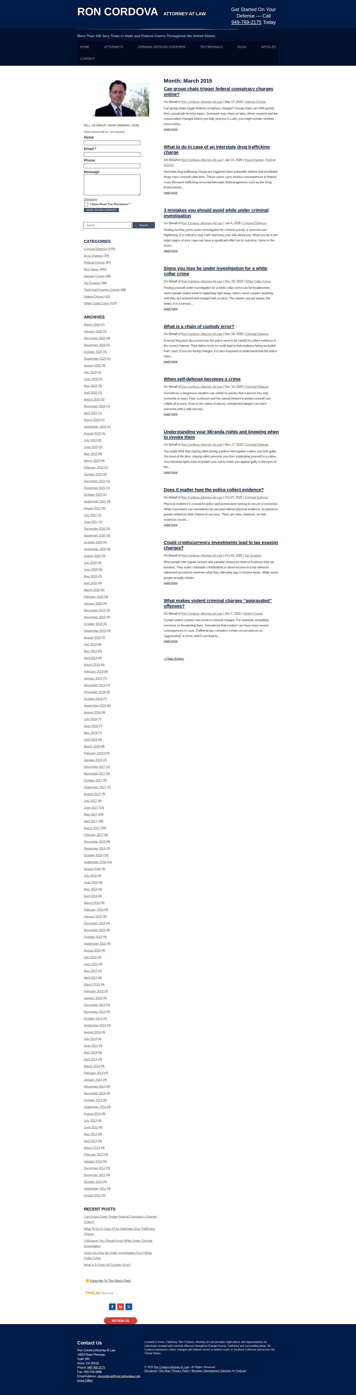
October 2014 (93, 1018)
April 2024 (90, 413)
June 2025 (91, 379)
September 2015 (95, 943)
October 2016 (93, 855)
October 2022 (93, 494)
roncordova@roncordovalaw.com (119, 1376)
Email (90, 149)
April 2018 (90, 739)
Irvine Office (85, 1380)
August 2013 (92, 1113)
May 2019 (90, 651)
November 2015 (94, 930)
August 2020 (92, 556)
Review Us (120, 1320)
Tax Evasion (253, 555)
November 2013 (94, 1093)
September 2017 (95, 787)
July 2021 (90, 515)
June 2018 (91, 726)
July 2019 (90, 644)
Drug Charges (254, 160)
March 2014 (92, 1066)
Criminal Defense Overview (161, 47)
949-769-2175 (246, 22)
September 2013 (95, 1107)
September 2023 (95, 426)
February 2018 (93, 753)
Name (89, 137)
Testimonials (211, 47)
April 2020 (90, 583)
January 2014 (93, 1079)
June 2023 (91, 447)
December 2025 (94, 338)
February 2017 (93, 835)
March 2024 (92, 420)
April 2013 (90, 1141)
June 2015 (91, 964)
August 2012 (92, 1195)
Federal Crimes (94, 262)
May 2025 (90, 386)
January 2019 (93, 678)
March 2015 (92, 984)
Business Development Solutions (211, 1370)
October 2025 (93, 352)
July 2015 (90, 957)
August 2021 (92, 508)
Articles (268, 47)
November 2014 (94, 1011)
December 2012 (94, 1168)
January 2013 (93, 1161)
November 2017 (94, 773)
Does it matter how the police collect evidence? (214, 489)
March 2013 (92, 1147)
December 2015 (94, 923)
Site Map (164, 1370)
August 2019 (92, 637)
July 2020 (90, 562)
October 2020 (93, 542)
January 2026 (93, 331)
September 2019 (95, 630)
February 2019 (93, 671)
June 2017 (91, 807)
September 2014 (95, 1025)
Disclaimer (90, 199)
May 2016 (90, 889)
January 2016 (93, 916)
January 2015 (93, 998)
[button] (352, 1365)
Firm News (91, 269)
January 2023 (93, 474)
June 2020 (91, 569)
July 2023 (90, 440)
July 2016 (90, 875)
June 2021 (91, 522)
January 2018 (93, 760)
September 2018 (95, 705)
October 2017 (93, 780)
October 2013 (93, 1100)
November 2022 (94, 488)
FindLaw (241, 1370)
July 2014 (90, 1039)
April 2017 (90, 821)
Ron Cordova (141, 11)
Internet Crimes (255, 101)
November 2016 (94, 848)
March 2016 (92, 903)
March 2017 (92, 828)
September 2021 (95, 501)
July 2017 (90, 801)
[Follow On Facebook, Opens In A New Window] (112, 1306)
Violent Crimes (253, 613)
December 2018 (94, 685)
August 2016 (92, 869)
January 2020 (93, 603)
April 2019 (90, 658)
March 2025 (92, 399)
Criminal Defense (254, 223)
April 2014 (90, 1059)
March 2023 (92, 460)
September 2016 (95, 862)
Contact (87, 58)
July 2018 (90, 719)
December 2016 (94, 841)
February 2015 (93, 991)
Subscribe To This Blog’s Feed (110, 1280)
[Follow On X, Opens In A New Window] (128, 1306)
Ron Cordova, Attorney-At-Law (201, 101)
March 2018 (92, 746)
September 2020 (95, 549)
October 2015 (93, 937)
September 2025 (95, 358)
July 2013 (90, 1120)
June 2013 (91, 1127)
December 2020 (94, 528)
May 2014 (90, 1052)
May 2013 (90, 1134)
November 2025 (94, 345)
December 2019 (94, 610)
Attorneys (113, 47)
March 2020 (92, 590)
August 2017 (92, 794)
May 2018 (90, 733)
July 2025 (90, 372)
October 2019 (93, 624)
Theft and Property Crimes (102, 289)
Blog (242, 47)
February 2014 (93, 1073)
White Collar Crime (258, 281)
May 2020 (90, 576)
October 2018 (93, 698)
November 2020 (94, 535)
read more (171, 129)
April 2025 (90, 392)
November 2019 (94, 617)
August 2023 (92, 433)
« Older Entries (174, 658)
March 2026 (92, 324)
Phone (89, 160)
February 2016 (93, 909)
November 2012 (94, 1175)
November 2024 (94, 406)
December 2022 (94, 481)
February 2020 (93, 596)
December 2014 (94, 1005)
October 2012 (93, 1181)
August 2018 (92, 712)
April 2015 (90, 977)
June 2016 (91, 882)
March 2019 (92, 664)
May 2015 (90, 971)
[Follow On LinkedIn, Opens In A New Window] (120, 1306)
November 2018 (94, 692)
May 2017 (90, 814)
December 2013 (94, 1086)
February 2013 (93, 1154)
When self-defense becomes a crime (202, 379)
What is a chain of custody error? (199, 326)
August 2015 (92, 950)
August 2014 (92, 1032)
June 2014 (91, 1045)
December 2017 (94, 767)
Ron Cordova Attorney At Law (171, 1367)
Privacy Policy (181, 1370)
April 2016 (90, 896)
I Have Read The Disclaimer (110, 204)
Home (84, 47)
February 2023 (93, 467)
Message (92, 172)
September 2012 (95, 1188)
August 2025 (92, 365)
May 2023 (90, 454)
